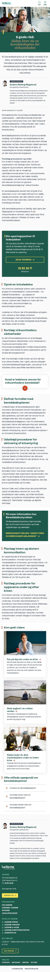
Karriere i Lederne (10, 908)
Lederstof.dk (10, 933)
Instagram (16, 962)
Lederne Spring (11, 922)
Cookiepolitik (17, 969)
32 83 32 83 (9, 883)
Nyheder (6, 910)
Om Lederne (7, 905)
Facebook (6, 962)
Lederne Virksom (12, 925)
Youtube (34, 962)
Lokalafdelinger (9, 913)
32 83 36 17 (25, 268)
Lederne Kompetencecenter (16, 930)
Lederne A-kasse (11, 927)
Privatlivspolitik (31, 969)
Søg (39, 5)
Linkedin (25, 962)
